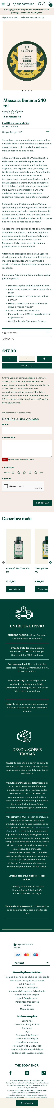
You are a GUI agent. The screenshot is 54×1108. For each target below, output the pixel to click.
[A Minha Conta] (44, 4)
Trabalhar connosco (27, 1042)
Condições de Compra (27, 994)
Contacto (27, 1028)
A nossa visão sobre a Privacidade (27, 991)
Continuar (42, 503)
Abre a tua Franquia (27, 1038)
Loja (27, 1031)
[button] (51, 562)
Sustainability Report (27, 1035)
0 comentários (12, 116)
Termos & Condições (27, 987)
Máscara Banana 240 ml (32, 17)
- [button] (10, 359)
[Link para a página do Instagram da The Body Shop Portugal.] (27, 1073)
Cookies (27, 1005)
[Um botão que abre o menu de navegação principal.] (3, 4)
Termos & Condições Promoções (27, 980)
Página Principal (9, 17)
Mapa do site (27, 1009)
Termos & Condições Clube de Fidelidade (27, 977)
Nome (5, 424)
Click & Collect (27, 984)
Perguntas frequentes (27, 1002)
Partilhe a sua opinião (15, 123)
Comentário (8, 437)
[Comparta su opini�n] (12, 112)
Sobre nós (27, 1021)
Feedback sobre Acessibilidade (27, 1053)
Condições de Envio (27, 998)
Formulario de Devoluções (27, 1045)
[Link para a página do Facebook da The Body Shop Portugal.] (10, 1073)
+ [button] (44, 359)
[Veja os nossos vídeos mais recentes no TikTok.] (44, 1073)
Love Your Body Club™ (27, 1024)
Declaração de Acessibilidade (27, 1049)
